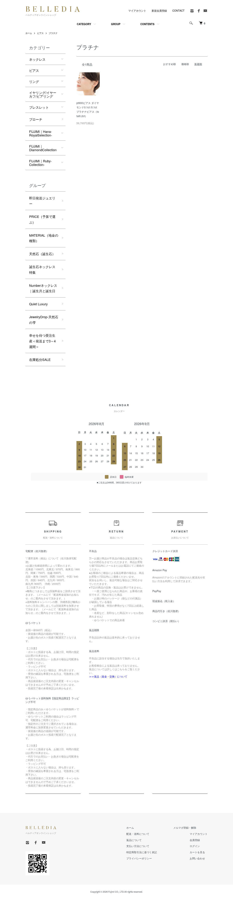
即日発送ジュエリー (42, 201)
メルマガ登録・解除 (184, 827)
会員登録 (195, 840)
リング (34, 81)
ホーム (28, 33)
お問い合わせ (197, 858)
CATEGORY (84, 24)
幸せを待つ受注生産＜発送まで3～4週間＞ (42, 341)
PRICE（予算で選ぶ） (42, 219)
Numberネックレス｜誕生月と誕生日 (43, 288)
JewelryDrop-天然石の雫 (43, 319)
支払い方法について (137, 846)
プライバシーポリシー (139, 858)
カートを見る (197, 852)
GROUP (115, 24)
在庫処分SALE (40, 359)
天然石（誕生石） (42, 253)
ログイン (195, 846)
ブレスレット (39, 107)
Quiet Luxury (38, 303)
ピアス (40, 33)
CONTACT (178, 10)
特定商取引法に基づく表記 (141, 852)
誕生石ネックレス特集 (42, 269)
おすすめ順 (169, 64)
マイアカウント (137, 10)
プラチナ (53, 33)
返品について (134, 840)
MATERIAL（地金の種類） (43, 238)
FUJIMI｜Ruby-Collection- (40, 162)
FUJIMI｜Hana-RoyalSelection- (40, 133)
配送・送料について (137, 834)
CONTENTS (147, 24)
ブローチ (35, 119)
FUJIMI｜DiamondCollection (43, 148)
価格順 (185, 64)
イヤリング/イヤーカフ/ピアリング (42, 94)
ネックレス (37, 59)
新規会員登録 (159, 10)
